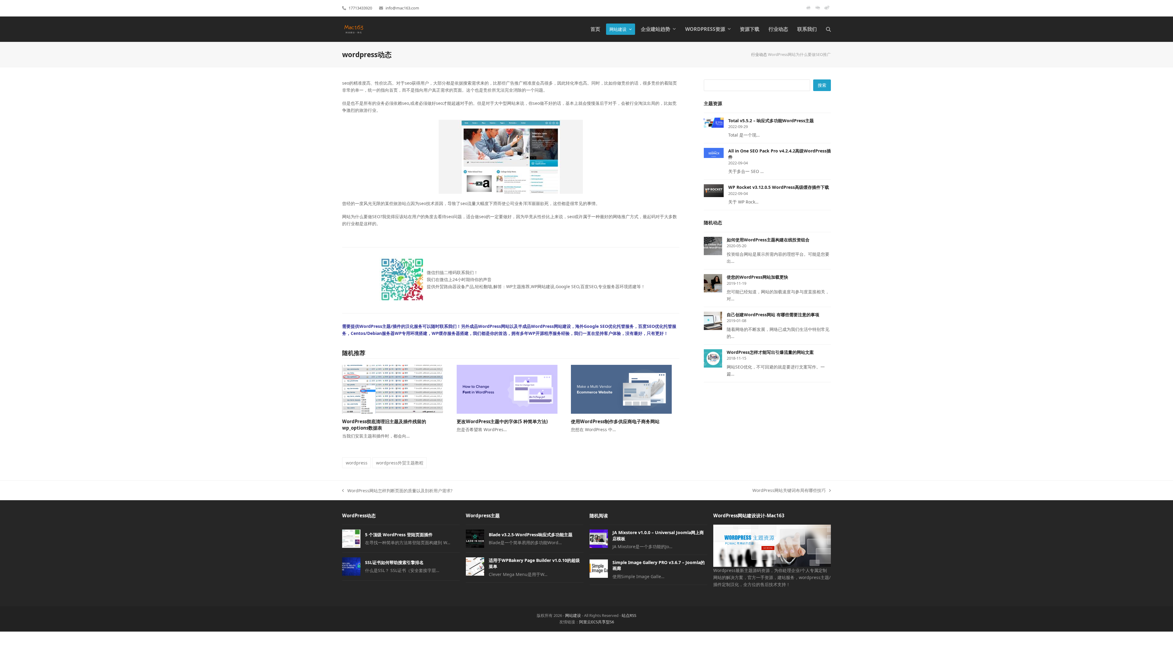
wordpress (356, 463)
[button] (828, 29)
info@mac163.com (402, 8)
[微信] (817, 10)
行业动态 (759, 54)
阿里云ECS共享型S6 (596, 622)
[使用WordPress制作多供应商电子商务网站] (621, 389)
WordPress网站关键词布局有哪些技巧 (789, 490)
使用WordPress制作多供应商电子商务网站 (615, 421)
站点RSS (629, 615)
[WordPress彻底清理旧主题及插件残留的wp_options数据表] (392, 389)
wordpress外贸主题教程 (399, 463)
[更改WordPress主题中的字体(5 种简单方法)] (507, 389)
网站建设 (573, 615)
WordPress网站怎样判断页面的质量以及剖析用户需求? (397, 491)
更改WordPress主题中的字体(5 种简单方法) (502, 421)
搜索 (822, 85)
